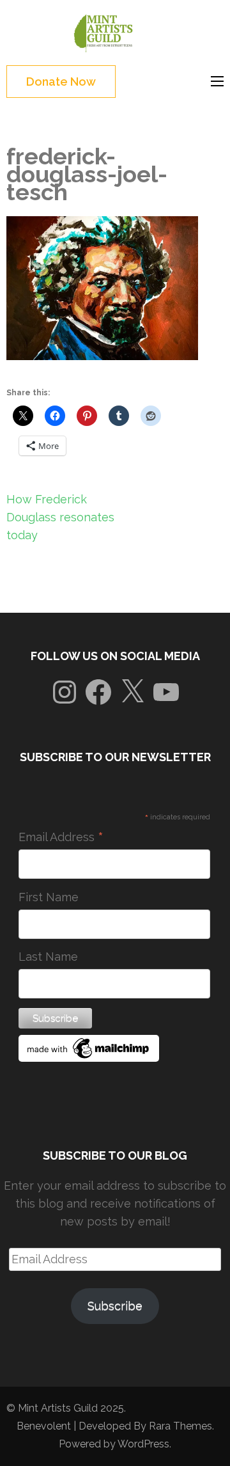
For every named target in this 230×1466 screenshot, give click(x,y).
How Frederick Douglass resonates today (60, 517)
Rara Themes (180, 1426)
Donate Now (61, 81)
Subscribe (115, 1305)
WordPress (143, 1444)
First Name (49, 897)
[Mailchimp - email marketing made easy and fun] (89, 1057)
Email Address (61, 837)
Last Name (48, 956)
